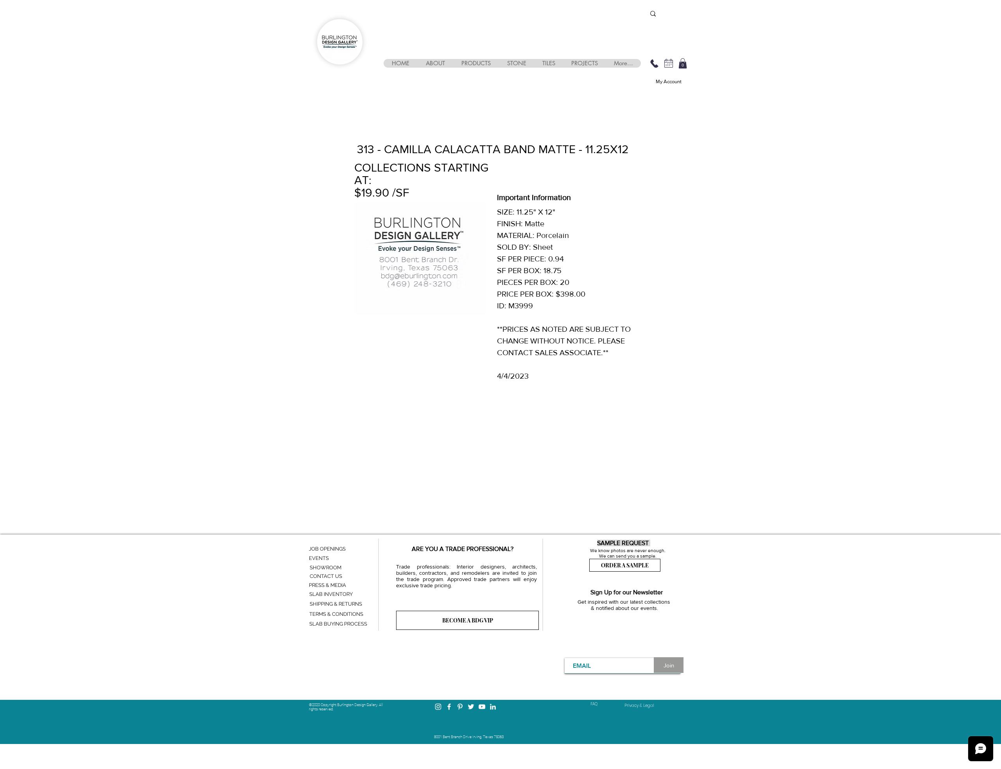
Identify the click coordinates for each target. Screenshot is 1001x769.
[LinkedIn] (493, 707)
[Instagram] (438, 707)
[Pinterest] (460, 707)
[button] (435, 63)
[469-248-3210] (654, 63)
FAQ (593, 704)
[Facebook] (449, 707)
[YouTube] (482, 707)
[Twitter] (471, 707)
